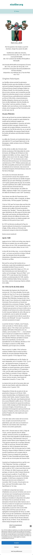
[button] (30, 526)
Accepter (16, 542)
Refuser (16, 547)
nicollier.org (16, 4)
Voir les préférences (16, 551)
